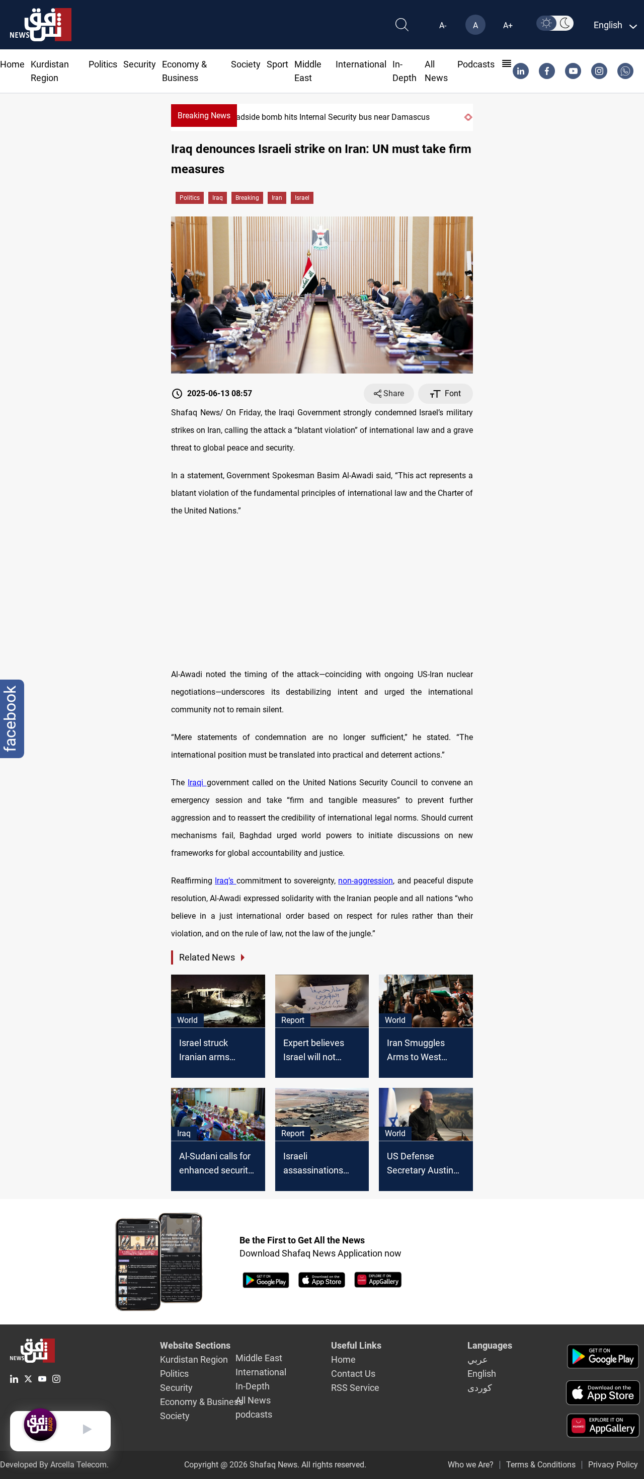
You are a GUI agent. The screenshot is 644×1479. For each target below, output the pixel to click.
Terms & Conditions (541, 1464)
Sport (277, 64)
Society (246, 64)
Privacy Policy (613, 1464)
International (361, 64)
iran (277, 197)
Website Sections (195, 1345)
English (481, 1373)
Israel (302, 197)
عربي (477, 1359)
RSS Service (355, 1387)
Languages (489, 1345)
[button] (466, 117)
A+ (508, 25)
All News (253, 1400)
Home (12, 64)
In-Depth (252, 1386)
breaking (247, 197)
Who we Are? (471, 1464)
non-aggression (365, 880)
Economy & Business (201, 1401)
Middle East (258, 1358)
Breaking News (204, 115)
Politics (103, 64)
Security (139, 64)
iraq (217, 197)
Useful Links (356, 1345)
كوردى (479, 1387)
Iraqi (197, 782)
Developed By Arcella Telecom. (54, 1464)
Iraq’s (225, 880)
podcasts (476, 64)
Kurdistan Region (194, 1359)
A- (442, 25)
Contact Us (353, 1373)
